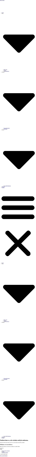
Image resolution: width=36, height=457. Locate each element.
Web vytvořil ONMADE (3, 455)
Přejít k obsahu (2, 0)
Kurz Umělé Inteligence (7, 436)
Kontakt (3, 187)
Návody (5, 70)
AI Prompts (5, 379)
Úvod (3, 12)
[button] (18, 225)
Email (1, 448)
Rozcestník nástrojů (7, 128)
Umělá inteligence (6, 71)
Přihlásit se (3, 186)
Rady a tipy (5, 69)
